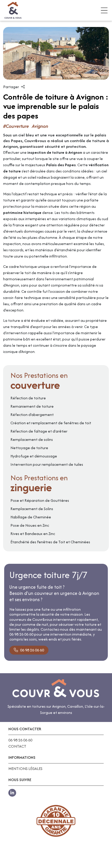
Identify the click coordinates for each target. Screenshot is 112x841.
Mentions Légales (25, 769)
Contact (17, 746)
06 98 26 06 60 (32, 650)
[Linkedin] (12, 793)
